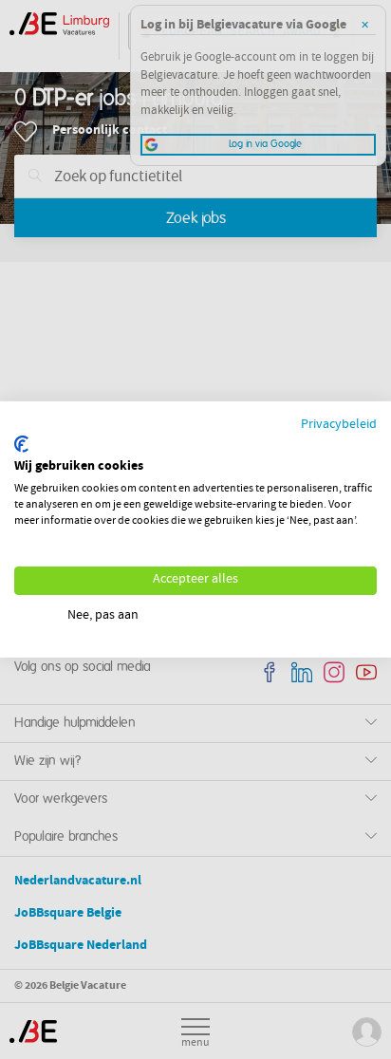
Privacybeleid (339, 426)
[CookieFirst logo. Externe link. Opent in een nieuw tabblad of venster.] (21, 444)
